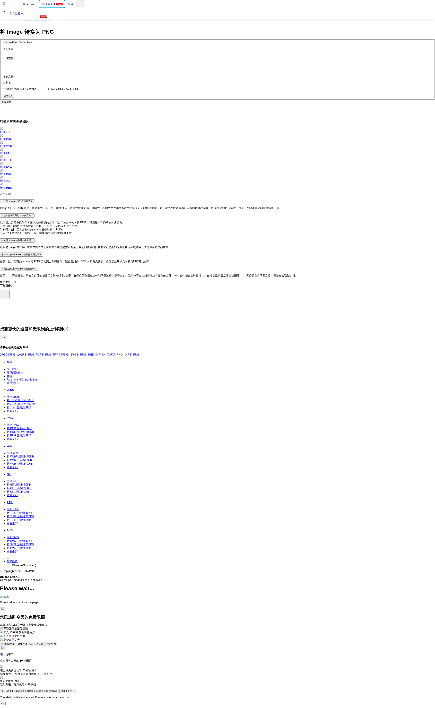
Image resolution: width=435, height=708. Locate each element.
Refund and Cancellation (22, 379)
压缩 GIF (12, 481)
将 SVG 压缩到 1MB (19, 548)
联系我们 (12, 382)
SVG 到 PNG (78, 354)
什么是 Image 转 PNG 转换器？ (17, 201)
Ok (2, 703)
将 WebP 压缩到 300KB (21, 460)
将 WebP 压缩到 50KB (20, 456)
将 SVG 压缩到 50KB (19, 540)
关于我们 (12, 369)
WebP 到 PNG (25, 354)
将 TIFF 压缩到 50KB (19, 512)
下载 (6, 101)
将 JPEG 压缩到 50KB (20, 400)
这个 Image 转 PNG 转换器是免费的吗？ (21, 254)
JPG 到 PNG (7, 354)
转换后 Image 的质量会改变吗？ (17, 240)
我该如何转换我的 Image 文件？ (17, 215)
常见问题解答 (15, 372)
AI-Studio (52, 3)
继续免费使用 (67, 691)
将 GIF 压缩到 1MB (18, 491)
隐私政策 (12, 561)
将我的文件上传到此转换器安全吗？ (19, 268)
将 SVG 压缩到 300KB (20, 544)
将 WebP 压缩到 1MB (20, 463)
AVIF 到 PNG (115, 354)
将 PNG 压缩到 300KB (20, 431)
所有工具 (29, 4)
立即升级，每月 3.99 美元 (31, 643)
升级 (3, 337)
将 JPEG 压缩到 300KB (21, 403)
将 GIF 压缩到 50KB (19, 484)
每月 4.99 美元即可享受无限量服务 (29, 691)
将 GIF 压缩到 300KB (19, 488)
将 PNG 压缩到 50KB (19, 428)
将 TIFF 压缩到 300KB (20, 516)
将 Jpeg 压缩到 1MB (19, 407)
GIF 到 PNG (132, 354)
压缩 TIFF (13, 509)
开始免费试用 (8, 643)
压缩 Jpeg (13, 396)
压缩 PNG (13, 424)
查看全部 (12, 411)
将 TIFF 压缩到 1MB (19, 520)
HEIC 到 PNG (96, 354)
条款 (9, 376)
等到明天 (51, 643)
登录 (70, 4)
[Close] (18, 577)
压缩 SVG (13, 537)
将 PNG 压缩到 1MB (19, 435)
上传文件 (8, 95)
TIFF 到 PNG (60, 354)
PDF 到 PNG (43, 354)
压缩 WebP (13, 453)
